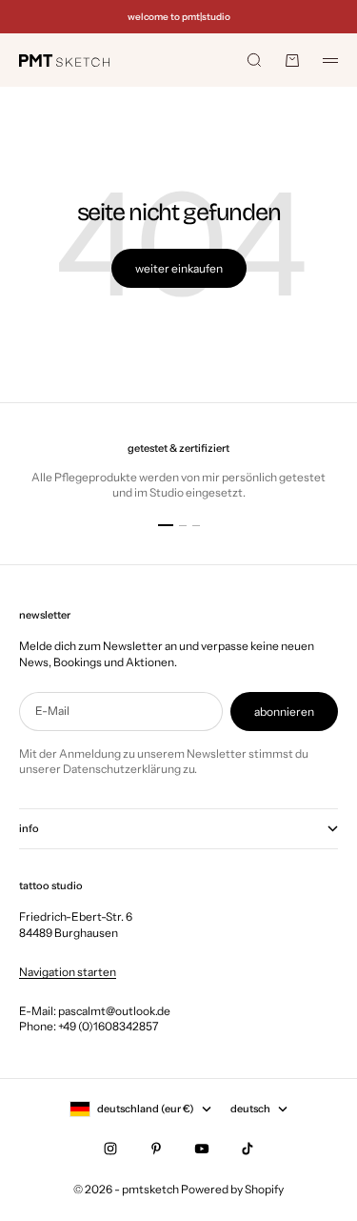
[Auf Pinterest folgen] (156, 1148)
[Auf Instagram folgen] (110, 1148)
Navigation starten (67, 972)
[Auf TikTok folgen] (247, 1148)
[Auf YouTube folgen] (201, 1148)
